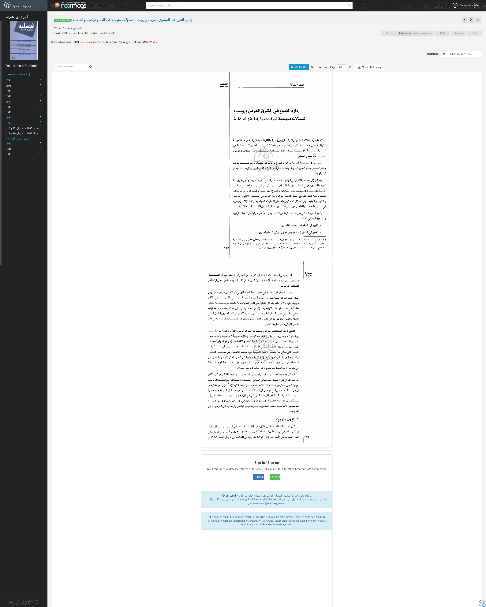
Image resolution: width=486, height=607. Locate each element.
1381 (8, 148)
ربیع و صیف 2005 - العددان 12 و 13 (24, 128)
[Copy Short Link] (444, 54)
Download (300, 66)
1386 (8, 106)
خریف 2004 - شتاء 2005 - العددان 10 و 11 (24, 133)
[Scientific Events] (36, 603)
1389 (8, 96)
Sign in (16, 6)
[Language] (455, 5)
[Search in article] (91, 67)
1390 (8, 90)
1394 (8, 80)
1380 (8, 154)
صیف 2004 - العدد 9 (18, 138)
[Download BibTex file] (137, 42)
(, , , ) (105, 42)
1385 (8, 112)
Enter (222, 468)
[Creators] (24, 603)
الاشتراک (231, 495)
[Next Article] (471, 20)
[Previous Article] (464, 20)
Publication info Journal (21, 66)
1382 (8, 143)
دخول (301, 495)
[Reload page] (350, 67)
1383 (8, 122)
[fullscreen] (312, 67)
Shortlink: (433, 53)
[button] (24, 40)
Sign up (26, 6)
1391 (8, 85)
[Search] (349, 5)
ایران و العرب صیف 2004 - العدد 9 (70, 33)
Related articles (405, 33)
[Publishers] (30, 603)
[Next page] (320, 67)
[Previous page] (326, 67)
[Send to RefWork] (150, 42)
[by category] (11, 603)
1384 (8, 117)
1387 (8, 101)
